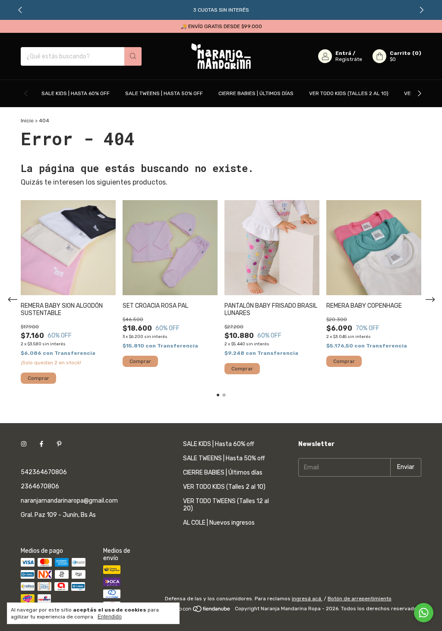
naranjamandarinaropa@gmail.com (69, 500)
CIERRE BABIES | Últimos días (256, 93)
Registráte (348, 59)
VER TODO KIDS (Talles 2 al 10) (348, 93)
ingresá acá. (307, 599)
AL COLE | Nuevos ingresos (219, 522)
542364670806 (44, 472)
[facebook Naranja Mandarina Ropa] (41, 444)
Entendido (110, 617)
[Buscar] (133, 56)
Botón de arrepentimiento (359, 599)
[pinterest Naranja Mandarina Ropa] (59, 444)
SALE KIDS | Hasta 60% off (75, 93)
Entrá (343, 53)
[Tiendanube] (198, 611)
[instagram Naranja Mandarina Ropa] (24, 444)
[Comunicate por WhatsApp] (423, 612)
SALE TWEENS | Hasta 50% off (164, 93)
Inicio (27, 121)
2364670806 (40, 486)
